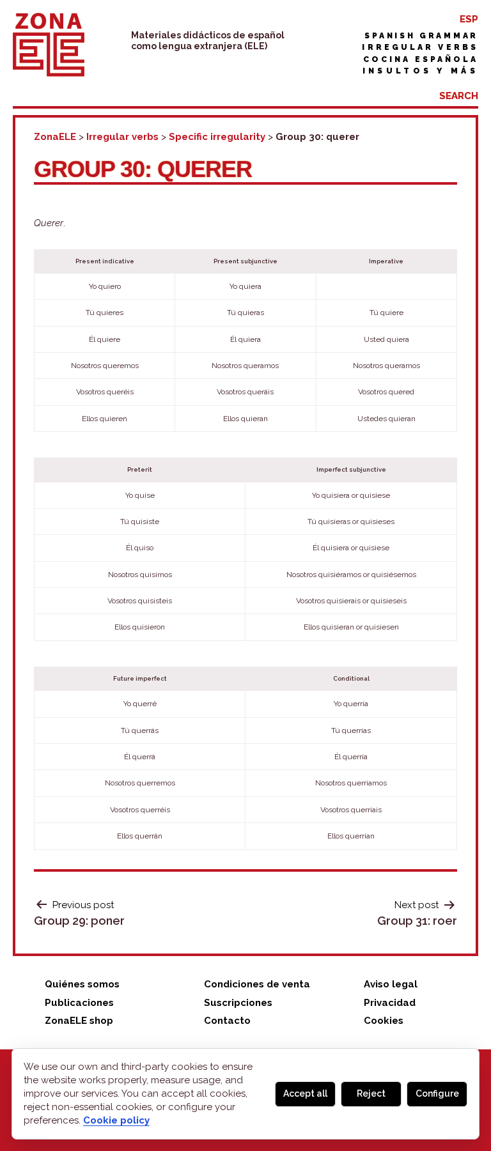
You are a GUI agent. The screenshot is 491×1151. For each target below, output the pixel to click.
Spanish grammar (421, 35)
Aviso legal (390, 984)
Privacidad (390, 1002)
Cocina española (420, 59)
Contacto (227, 1020)
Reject (371, 1093)
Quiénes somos (82, 984)
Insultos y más (420, 70)
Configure (437, 1093)
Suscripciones (238, 1002)
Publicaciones (79, 1002)
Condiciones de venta (257, 984)
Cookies (383, 1020)
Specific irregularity (217, 137)
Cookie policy (116, 1120)
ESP (469, 19)
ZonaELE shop (79, 1020)
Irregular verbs (420, 47)
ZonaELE (55, 137)
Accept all (305, 1093)
